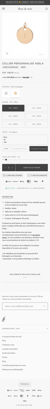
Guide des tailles (8, 353)
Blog (4, 361)
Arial (6, 149)
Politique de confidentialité (12, 369)
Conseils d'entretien (10, 349)
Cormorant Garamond (39, 149)
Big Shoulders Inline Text (19, 149)
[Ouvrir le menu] (6, 8)
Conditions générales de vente (14, 365)
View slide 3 (43, 54)
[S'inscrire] (42, 306)
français (25, 384)
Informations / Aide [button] (11, 329)
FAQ (4, 340)
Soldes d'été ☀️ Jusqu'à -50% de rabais (25, 2)
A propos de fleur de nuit (11, 336)
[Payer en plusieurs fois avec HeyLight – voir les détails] (31, 77)
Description (7, 197)
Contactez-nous (8, 345)
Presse (4, 357)
